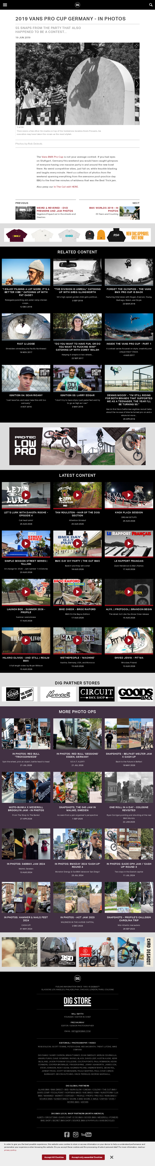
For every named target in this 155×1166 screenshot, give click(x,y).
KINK (96, 1092)
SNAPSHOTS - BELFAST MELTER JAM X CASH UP (129, 755)
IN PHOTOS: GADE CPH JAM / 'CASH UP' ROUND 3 (129, 865)
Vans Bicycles (106, 1120)
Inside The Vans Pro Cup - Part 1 (129, 343)
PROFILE (81, 1096)
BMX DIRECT (57, 1089)
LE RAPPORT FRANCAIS (128, 561)
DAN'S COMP (43, 1092)
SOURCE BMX (46, 1099)
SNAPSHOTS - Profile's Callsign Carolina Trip (129, 919)
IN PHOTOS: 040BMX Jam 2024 (26, 863)
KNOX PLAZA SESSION (129, 512)
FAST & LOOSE (26, 343)
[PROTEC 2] (77, 446)
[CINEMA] (97, 952)
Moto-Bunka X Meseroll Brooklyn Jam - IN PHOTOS (26, 809)
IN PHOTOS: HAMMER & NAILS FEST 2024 (26, 919)
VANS (111, 1099)
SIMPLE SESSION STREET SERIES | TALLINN (26, 562)
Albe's (40, 1117)
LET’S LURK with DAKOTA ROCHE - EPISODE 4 (26, 514)
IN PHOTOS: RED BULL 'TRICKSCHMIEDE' (26, 755)
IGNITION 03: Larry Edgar (77, 395)
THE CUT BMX (109, 1089)
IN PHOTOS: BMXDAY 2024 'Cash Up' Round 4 (77, 865)
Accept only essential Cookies (87, 1157)
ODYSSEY (69, 1096)
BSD (66, 1089)
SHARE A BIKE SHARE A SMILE (84, 1099)
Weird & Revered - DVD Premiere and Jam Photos (55, 209)
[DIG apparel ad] (77, 235)
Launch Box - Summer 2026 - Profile (26, 611)
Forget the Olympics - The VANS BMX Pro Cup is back (129, 291)
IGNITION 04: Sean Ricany (26, 395)
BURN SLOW (76, 1089)
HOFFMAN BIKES (73, 1092)
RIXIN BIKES (110, 1096)
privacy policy (10, 1150)
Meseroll (103, 1117)
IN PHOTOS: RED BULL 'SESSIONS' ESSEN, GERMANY (77, 755)
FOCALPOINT (57, 1092)
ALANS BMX (43, 1089)
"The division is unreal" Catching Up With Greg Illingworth (77, 291)
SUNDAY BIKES (61, 1099)
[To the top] (78, 978)
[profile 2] (135, 952)
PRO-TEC (99, 1096)
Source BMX (78, 1120)
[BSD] (58, 952)
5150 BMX (78, 1117)
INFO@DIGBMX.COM (81, 1031)
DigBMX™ (95, 987)
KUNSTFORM (107, 1092)
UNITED (103, 1099)
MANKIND (48, 1096)
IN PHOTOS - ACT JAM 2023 (77, 917)
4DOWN (84, 1102)
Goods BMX (90, 1117)
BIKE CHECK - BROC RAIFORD (77, 609)
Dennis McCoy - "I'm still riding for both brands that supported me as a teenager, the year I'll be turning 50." (129, 400)
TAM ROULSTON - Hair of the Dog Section (77, 514)
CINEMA (87, 1089)
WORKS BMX (73, 1102)
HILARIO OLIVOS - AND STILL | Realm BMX (26, 659)
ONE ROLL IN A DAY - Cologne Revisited (128, 809)
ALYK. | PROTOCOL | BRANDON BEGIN (129, 609)
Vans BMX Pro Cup (52, 156)
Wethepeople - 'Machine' (77, 657)
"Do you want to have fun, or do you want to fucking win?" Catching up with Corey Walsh (77, 346)
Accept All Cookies (54, 1157)
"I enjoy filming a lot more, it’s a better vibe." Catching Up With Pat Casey (26, 292)
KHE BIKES (88, 1092)
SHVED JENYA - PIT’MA (129, 657)
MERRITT (59, 1096)
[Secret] (19, 694)
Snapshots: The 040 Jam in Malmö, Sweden (77, 809)
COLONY (97, 1089)
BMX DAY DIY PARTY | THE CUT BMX (77, 561)
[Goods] (135, 694)
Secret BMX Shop (61, 1120)
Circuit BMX (51, 1117)
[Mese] (58, 694)
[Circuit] (97, 694)
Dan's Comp (65, 1117)
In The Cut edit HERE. (66, 186)
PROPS (89, 1096)
